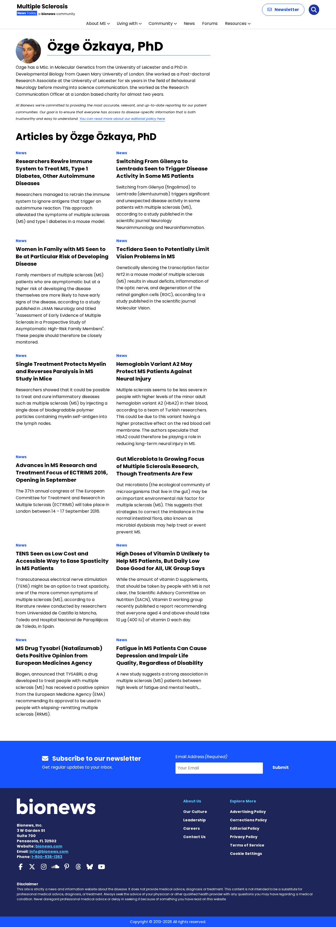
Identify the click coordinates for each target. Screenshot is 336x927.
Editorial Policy (244, 828)
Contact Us (194, 836)
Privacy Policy (244, 836)
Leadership (194, 820)
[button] (283, 10)
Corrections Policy (248, 820)
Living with (127, 23)
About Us (192, 801)
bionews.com (48, 846)
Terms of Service (247, 845)
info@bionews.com (48, 851)
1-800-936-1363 (47, 856)
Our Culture (195, 811)
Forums (210, 23)
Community (161, 23)
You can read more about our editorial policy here (122, 118)
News (189, 23)
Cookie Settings (246, 853)
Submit (280, 767)
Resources (235, 23)
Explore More (243, 801)
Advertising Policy (248, 811)
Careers (191, 828)
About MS (96, 23)
